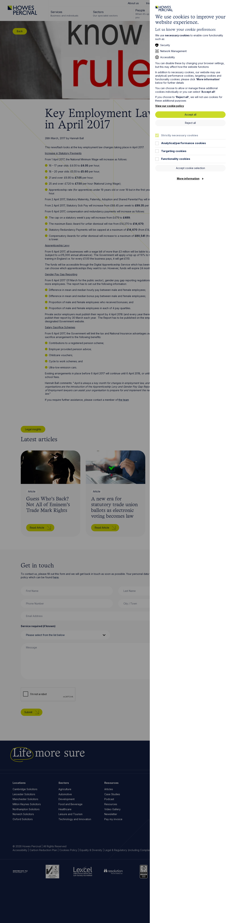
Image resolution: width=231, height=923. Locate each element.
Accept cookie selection (190, 168)
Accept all (190, 114)
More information (188, 178)
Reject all (190, 122)
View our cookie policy (169, 105)
